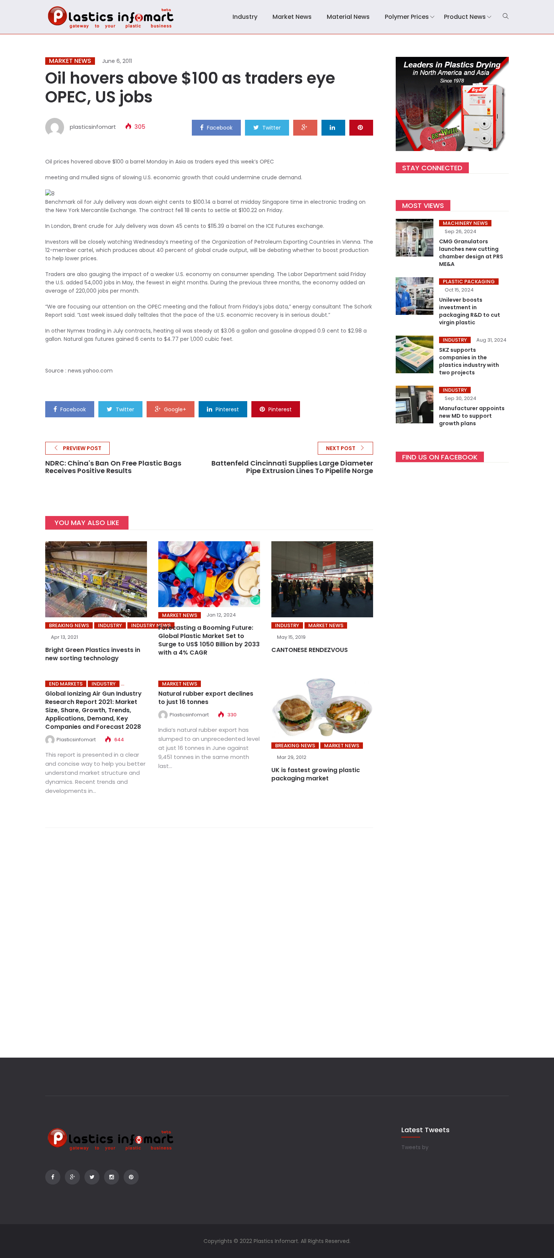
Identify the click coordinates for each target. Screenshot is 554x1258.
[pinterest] (361, 127)
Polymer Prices (407, 16)
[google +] (305, 127)
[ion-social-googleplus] (72, 1177)
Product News (465, 16)
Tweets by (415, 1147)
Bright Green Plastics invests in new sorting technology (92, 654)
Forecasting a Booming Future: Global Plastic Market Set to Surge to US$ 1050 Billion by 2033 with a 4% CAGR (209, 640)
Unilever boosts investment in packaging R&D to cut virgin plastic (469, 311)
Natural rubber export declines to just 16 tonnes (205, 697)
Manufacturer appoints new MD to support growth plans (472, 416)
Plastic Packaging (469, 281)
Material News (348, 16)
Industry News (151, 625)
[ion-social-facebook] (52, 1177)
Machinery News (465, 223)
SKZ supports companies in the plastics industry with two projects (469, 361)
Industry (245, 16)
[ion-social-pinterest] (131, 1177)
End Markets (66, 684)
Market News (292, 16)
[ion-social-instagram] (111, 1177)
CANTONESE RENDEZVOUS (309, 650)
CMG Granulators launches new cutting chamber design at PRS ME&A (471, 253)
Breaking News (69, 625)
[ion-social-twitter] (91, 1177)
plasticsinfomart (93, 127)
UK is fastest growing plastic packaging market (315, 774)
